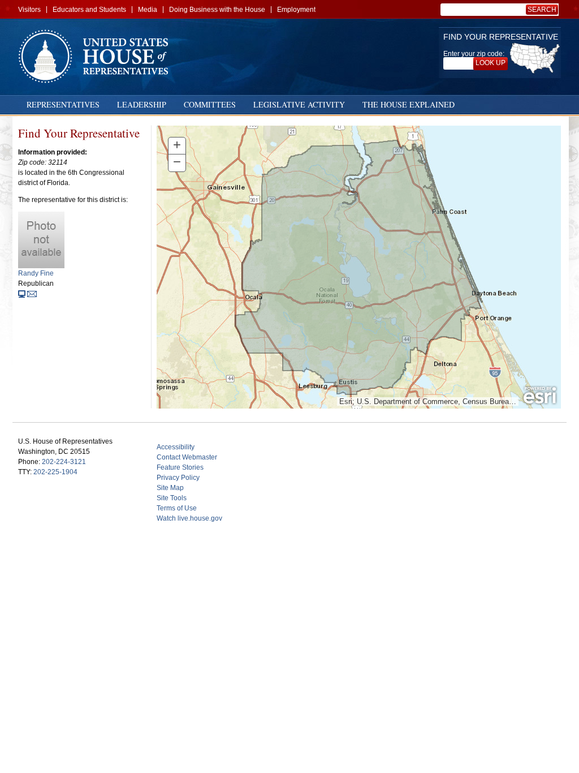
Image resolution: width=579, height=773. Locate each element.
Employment (296, 9)
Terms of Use (177, 508)
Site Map (170, 488)
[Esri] (539, 395)
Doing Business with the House (217, 9)
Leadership (141, 104)
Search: (544, 10)
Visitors (29, 9)
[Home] (97, 56)
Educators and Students (89, 9)
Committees (210, 104)
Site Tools (172, 498)
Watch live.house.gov (189, 518)
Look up (490, 63)
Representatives (63, 104)
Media (147, 9)
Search (542, 10)
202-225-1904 (55, 472)
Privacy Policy (178, 478)
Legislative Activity (299, 104)
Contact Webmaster (187, 457)
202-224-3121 (64, 462)
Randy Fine (36, 273)
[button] (176, 146)
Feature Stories (180, 467)
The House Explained (408, 104)
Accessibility (176, 447)
